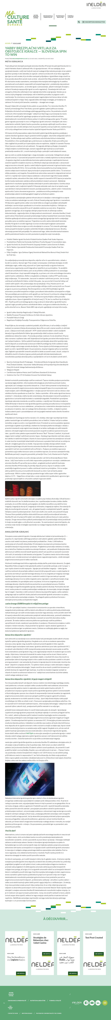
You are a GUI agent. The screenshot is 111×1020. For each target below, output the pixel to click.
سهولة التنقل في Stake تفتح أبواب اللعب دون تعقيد (67, 960)
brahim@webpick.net (20, 58)
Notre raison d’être (35, 16)
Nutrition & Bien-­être (60, 16)
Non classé (17, 43)
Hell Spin (29, 733)
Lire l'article (21, 973)
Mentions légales (27, 1013)
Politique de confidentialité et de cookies (48, 1013)
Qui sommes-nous (10, 1007)
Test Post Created (94, 937)
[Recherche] (79, 22)
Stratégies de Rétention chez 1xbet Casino (40, 940)
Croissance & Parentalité (48, 16)
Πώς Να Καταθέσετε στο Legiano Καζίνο (16, 958)
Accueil (8, 43)
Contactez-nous (13, 1013)
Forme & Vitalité (70, 16)
